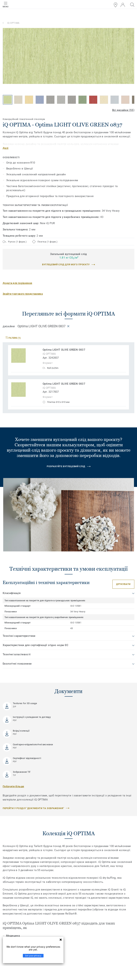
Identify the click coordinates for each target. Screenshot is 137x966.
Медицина (13, 935)
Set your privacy (33, 955)
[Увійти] (123, 5)
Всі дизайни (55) (123, 110)
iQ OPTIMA (13, 23)
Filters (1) (14, 338)
